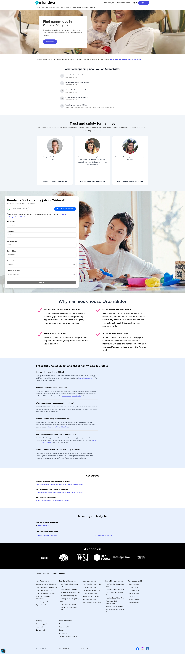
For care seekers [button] (42, 574)
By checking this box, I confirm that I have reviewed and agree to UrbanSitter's (38, 216)
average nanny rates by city (71, 396)
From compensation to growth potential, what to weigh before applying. (59, 484)
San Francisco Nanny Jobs (92, 603)
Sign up (143, 3)
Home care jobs (134, 603)
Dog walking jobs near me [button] (114, 581)
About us (62, 624)
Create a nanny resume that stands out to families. (52, 500)
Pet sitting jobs (134, 590)
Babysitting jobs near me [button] (67, 581)
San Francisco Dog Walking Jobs (115, 611)
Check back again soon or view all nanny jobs (125, 59)
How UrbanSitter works (44, 581)
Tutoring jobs (133, 587)
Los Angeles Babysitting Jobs (70, 593)
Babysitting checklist (43, 602)
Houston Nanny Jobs (90, 593)
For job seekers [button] (59, 574)
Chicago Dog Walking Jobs (115, 589)
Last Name (10, 231)
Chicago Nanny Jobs (90, 587)
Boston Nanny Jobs (89, 600)
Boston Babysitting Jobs (68, 604)
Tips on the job (41, 605)
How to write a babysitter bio (45, 593)
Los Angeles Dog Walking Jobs (114, 594)
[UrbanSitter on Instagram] (141, 649)
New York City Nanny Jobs (92, 584)
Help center (40, 627)
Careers (61, 630)
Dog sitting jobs (134, 593)
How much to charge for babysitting (44, 598)
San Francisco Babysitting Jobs (68, 608)
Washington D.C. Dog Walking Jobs (113, 602)
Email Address (12, 241)
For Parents (126, 3)
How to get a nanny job (44, 590)
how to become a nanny (86, 378)
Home (38, 7)
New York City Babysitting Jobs (69, 585)
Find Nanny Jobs (48, 7)
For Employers (109, 3)
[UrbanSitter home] (45, 3)
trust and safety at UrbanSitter (58, 427)
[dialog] (3, 651)
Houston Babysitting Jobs (68, 596)
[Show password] (74, 264)
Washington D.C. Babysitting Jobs (69, 600)
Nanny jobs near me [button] (89, 581)
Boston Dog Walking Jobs (114, 606)
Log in (135, 3)
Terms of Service (20, 217)
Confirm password (13, 271)
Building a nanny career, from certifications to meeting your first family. (59, 492)
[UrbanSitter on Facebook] (136, 649)
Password (10, 261)
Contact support (41, 624)
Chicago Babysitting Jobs (68, 589)
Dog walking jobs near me (103, 535)
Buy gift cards (40, 630)
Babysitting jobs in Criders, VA (48, 535)
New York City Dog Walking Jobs (115, 585)
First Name (11, 221)
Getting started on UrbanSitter (46, 584)
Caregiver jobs (133, 596)
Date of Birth (11, 251)
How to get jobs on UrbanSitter (46, 587)
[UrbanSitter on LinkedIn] (146, 649)
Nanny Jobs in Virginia (63, 7)
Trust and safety (64, 627)
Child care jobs (134, 584)
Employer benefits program (68, 636)
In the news (63, 633)
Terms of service (64, 648)
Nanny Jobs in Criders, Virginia (84, 7)
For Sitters (118, 3)
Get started (50, 42)
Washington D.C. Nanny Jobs (93, 596)
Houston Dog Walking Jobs (115, 598)
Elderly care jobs (134, 600)
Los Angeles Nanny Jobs (91, 590)
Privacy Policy (85, 648)
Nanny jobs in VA (44, 526)
